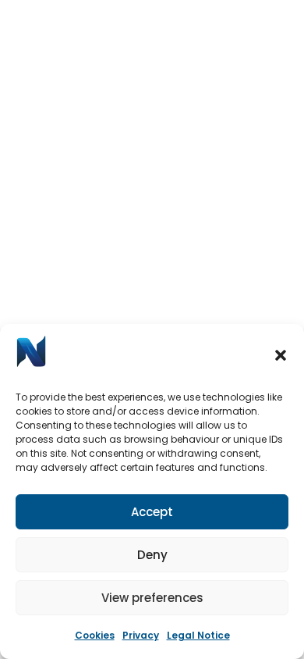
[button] (280, 355)
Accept (152, 512)
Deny (152, 555)
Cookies (95, 635)
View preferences (152, 598)
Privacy (140, 635)
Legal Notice (198, 635)
